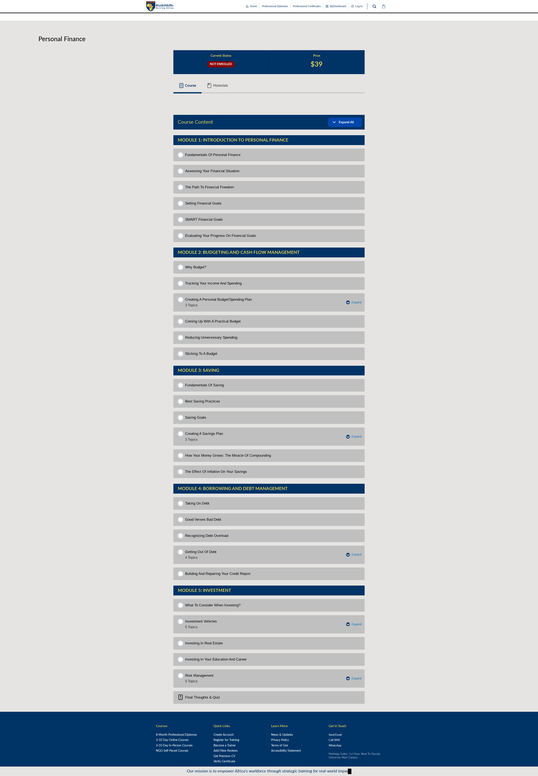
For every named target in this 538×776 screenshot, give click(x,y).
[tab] (187, 85)
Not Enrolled (221, 64)
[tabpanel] (269, 100)
